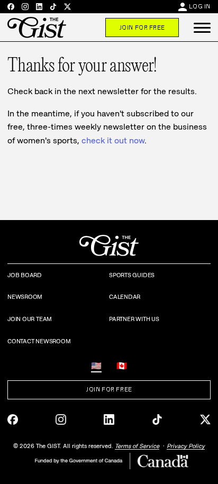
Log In (200, 6)
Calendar (124, 296)
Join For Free (142, 27)
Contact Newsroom (38, 341)
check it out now (112, 140)
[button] (202, 27)
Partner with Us (134, 319)
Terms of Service (137, 446)
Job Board (24, 275)
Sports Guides (132, 275)
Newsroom (24, 296)
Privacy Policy (186, 446)
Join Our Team (29, 319)
